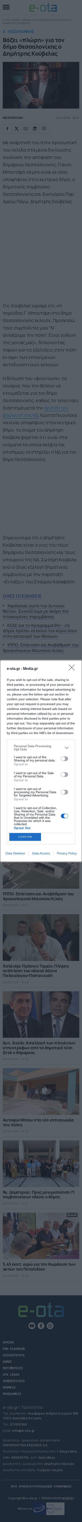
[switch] (64, 758)
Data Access (41, 853)
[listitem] (41, 747)
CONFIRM (25, 837)
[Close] (73, 669)
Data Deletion (15, 853)
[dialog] (41, 761)
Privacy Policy (67, 853)
